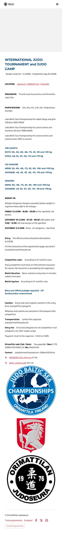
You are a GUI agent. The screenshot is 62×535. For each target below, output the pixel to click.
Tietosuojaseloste (13, 520)
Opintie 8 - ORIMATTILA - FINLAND (33, 84)
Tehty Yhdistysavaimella (14, 526)
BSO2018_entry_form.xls (20, 357)
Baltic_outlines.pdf (17, 362)
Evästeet (28, 520)
